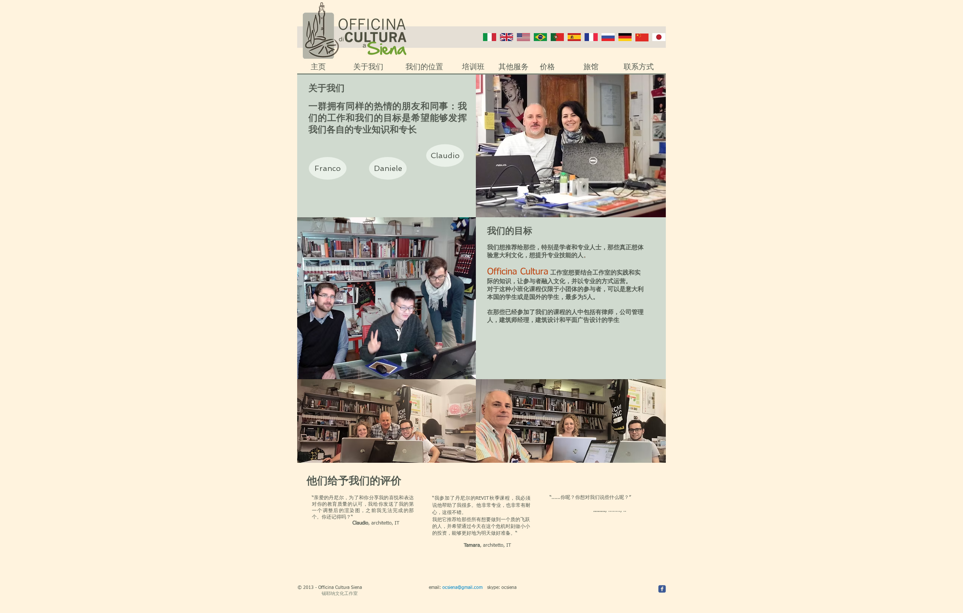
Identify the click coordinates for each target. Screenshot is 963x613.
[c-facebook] (662, 589)
